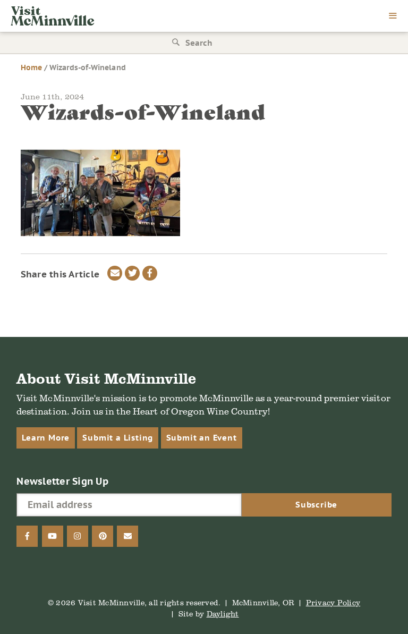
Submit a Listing (117, 438)
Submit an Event (201, 438)
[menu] (393, 16)
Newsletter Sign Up (62, 481)
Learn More (46, 438)
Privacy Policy (333, 602)
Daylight (223, 613)
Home (31, 67)
